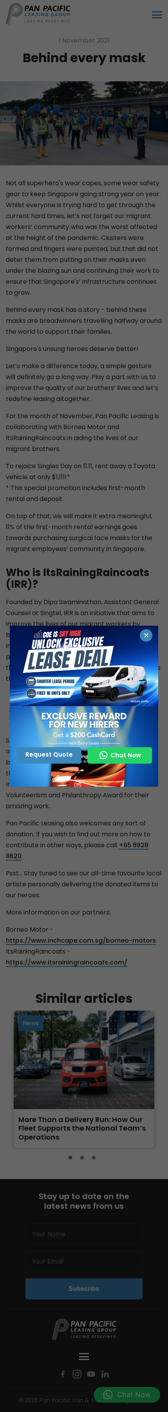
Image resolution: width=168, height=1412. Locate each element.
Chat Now (126, 755)
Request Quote (49, 754)
